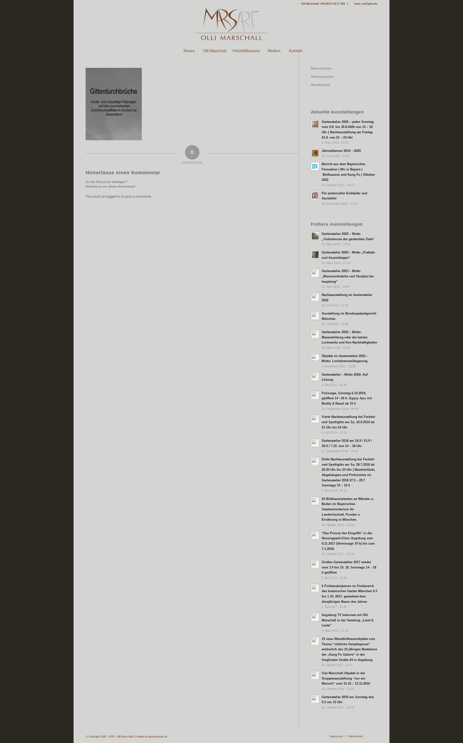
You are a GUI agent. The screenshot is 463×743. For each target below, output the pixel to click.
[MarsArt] (231, 23)
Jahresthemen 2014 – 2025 (341, 151)
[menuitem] (167, 51)
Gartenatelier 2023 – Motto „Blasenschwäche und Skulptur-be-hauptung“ (348, 276)
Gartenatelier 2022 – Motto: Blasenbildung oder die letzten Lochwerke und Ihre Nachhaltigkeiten (349, 337)
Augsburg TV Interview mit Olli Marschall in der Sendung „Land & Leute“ (348, 620)
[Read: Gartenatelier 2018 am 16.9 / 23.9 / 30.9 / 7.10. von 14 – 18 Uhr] (315, 443)
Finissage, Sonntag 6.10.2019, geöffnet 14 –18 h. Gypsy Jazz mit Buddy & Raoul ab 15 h (347, 398)
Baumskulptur (321, 68)
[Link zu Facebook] (87, 3)
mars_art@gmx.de (365, 3)
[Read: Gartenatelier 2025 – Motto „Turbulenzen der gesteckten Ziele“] (315, 236)
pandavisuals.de (157, 736)
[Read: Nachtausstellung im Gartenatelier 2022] (315, 297)
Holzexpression (322, 76)
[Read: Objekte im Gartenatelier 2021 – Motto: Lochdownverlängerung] (315, 358)
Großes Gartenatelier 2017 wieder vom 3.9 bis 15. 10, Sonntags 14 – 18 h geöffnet (349, 567)
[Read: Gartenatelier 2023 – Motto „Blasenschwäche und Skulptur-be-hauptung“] (315, 273)
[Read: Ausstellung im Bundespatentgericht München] (315, 315)
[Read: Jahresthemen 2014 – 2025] (315, 153)
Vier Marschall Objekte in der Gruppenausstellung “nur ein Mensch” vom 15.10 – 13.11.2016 (346, 678)
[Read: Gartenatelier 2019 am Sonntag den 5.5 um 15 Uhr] (315, 699)
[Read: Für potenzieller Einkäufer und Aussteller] (315, 195)
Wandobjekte (320, 85)
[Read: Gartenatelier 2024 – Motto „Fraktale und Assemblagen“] (315, 254)
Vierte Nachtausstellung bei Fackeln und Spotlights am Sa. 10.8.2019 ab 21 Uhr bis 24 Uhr (348, 422)
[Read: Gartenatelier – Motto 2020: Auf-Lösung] (315, 376)
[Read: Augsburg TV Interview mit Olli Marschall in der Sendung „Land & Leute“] (315, 617)
